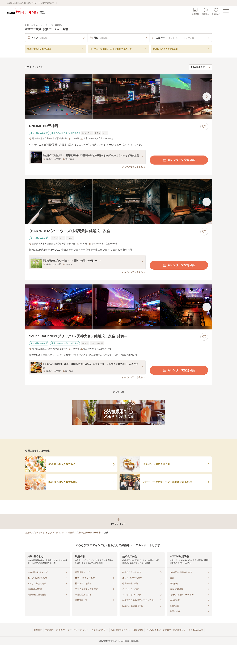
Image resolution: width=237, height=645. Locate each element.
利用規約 (49, 630)
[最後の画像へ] (206, 96)
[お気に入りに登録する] (204, 126)
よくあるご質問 (196, 630)
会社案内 (38, 630)
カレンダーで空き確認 (181, 159)
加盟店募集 (138, 630)
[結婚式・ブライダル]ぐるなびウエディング (44, 532)
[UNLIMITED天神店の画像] (118, 96)
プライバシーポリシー (78, 630)
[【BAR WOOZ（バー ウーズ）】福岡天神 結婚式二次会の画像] (118, 201)
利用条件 (60, 630)
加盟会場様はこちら (120, 630)
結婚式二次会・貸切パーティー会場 (84, 532)
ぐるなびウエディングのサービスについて (166, 630)
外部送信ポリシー (99, 630)
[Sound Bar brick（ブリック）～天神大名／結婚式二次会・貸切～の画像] (118, 306)
